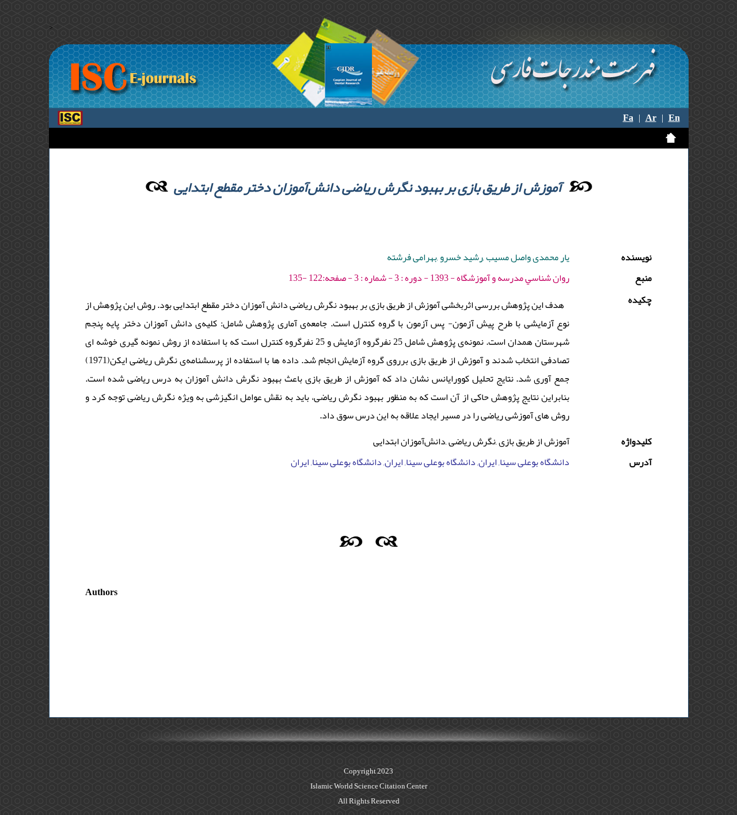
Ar (650, 118)
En (674, 118)
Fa (628, 118)
